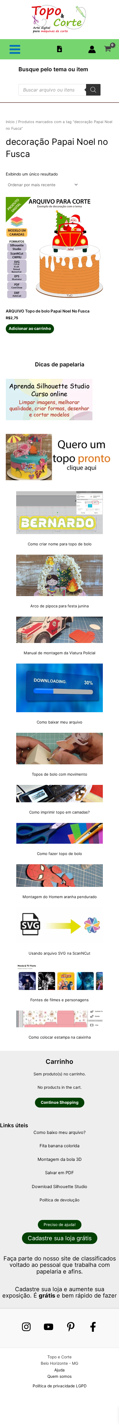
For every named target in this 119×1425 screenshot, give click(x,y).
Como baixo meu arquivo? (59, 1132)
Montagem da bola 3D (60, 1159)
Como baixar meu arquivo (59, 722)
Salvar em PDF (59, 1172)
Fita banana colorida (59, 1145)
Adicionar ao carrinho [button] (30, 328)
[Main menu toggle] (15, 49)
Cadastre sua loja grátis (60, 1238)
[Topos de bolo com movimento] (59, 748)
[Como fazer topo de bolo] (59, 833)
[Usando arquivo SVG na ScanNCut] (59, 925)
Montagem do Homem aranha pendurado (60, 896)
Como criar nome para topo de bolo (60, 544)
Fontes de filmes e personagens (59, 999)
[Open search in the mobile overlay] (59, 90)
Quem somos (59, 1376)
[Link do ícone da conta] (92, 49)
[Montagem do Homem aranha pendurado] (59, 875)
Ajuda (59, 1370)
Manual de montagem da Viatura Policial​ (59, 653)
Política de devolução (59, 1200)
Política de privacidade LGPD (60, 1386)
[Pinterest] (71, 1327)
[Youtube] (48, 1327)
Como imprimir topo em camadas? (59, 812)
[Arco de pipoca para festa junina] (59, 575)
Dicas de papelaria (59, 364)
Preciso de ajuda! (60, 1224)
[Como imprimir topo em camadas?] (59, 793)
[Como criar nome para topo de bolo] (59, 512)
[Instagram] (26, 1327)
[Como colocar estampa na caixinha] (59, 1019)
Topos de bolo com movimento (59, 774)
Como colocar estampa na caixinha (60, 1037)
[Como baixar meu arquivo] (59, 688)
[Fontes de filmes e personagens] (59, 977)
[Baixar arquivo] (59, 49)
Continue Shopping (60, 1102)
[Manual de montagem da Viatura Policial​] (59, 630)
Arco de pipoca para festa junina (59, 606)
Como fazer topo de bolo (59, 853)
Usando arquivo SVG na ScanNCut (59, 953)
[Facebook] (93, 1327)
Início (10, 122)
